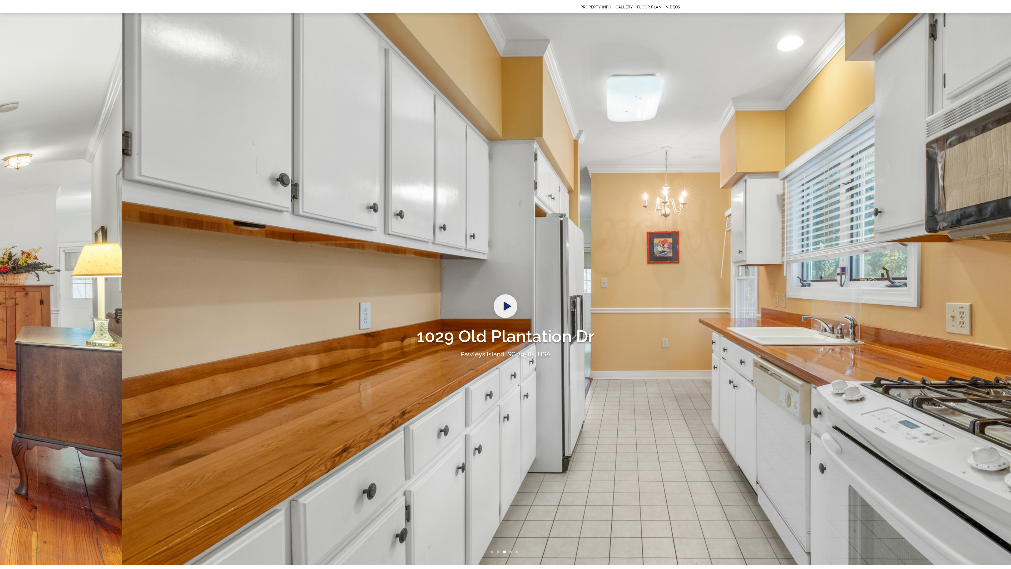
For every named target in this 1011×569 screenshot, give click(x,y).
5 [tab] (518, 552)
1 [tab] (492, 552)
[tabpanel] (505, 289)
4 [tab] (511, 552)
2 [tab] (499, 552)
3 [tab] (505, 552)
